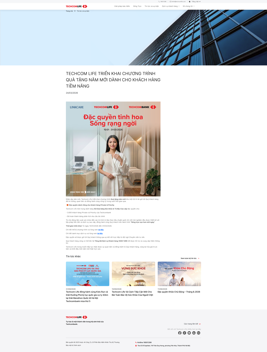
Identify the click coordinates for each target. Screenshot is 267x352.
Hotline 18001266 (144, 342)
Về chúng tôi (188, 6)
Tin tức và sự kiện (152, 6)
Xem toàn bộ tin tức (189, 258)
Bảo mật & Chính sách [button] (73, 345)
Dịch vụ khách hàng (170, 6)
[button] (88, 283)
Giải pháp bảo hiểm (122, 6)
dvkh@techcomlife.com (179, 1)
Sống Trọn (137, 6)
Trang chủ (69, 11)
